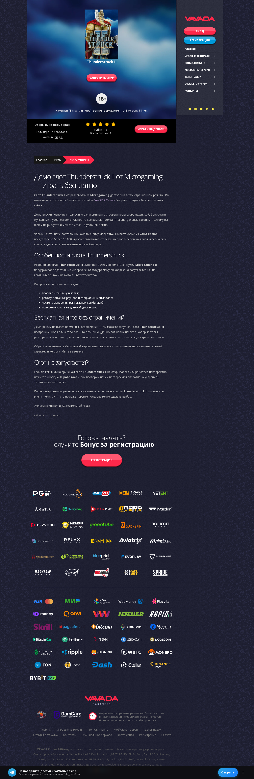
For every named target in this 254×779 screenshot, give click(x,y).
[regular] (100, 124)
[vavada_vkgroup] (201, 109)
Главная (190, 49)
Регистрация (200, 40)
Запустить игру (101, 78)
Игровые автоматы (197, 56)
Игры (57, 160)
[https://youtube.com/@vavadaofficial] (190, 109)
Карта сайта (125, 735)
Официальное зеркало (97, 735)
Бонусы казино (195, 63)
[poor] (94, 124)
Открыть (228, 772)
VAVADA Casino (104, 200)
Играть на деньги (151, 129)
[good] (107, 124)
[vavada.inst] (195, 109)
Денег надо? (193, 77)
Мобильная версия (197, 70)
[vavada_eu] (207, 109)
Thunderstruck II (78, 160)
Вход (200, 31)
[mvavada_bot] (213, 109)
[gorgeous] (113, 124)
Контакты (191, 90)
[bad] (88, 124)
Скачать (166, 735)
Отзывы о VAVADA (196, 84)
